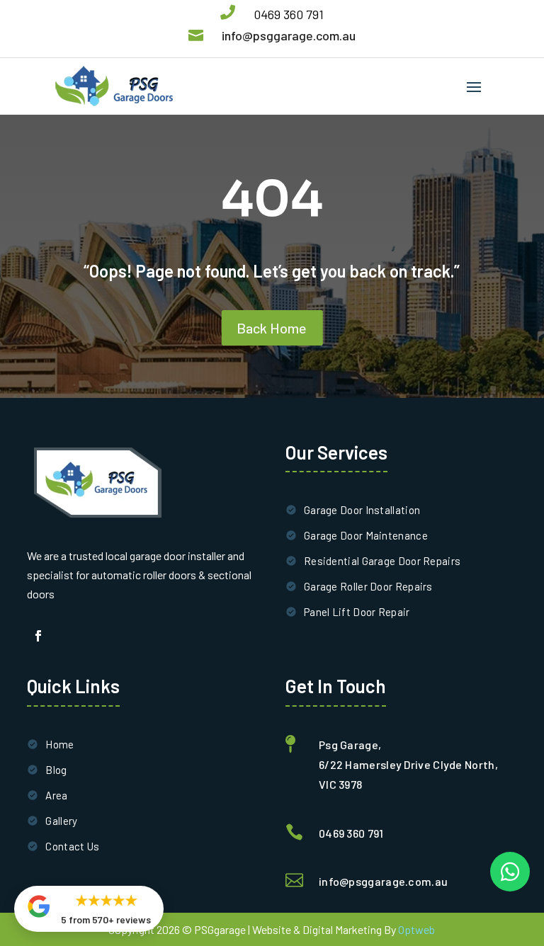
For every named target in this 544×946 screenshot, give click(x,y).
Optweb (416, 929)
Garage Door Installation (362, 509)
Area (56, 795)
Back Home (272, 327)
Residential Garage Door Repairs (382, 560)
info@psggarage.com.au (289, 35)
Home (59, 744)
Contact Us (72, 846)
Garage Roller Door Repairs (368, 586)
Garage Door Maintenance (366, 535)
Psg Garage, (350, 744)
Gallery (61, 820)
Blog (56, 769)
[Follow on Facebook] (38, 636)
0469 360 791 (289, 14)
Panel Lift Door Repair (357, 611)
